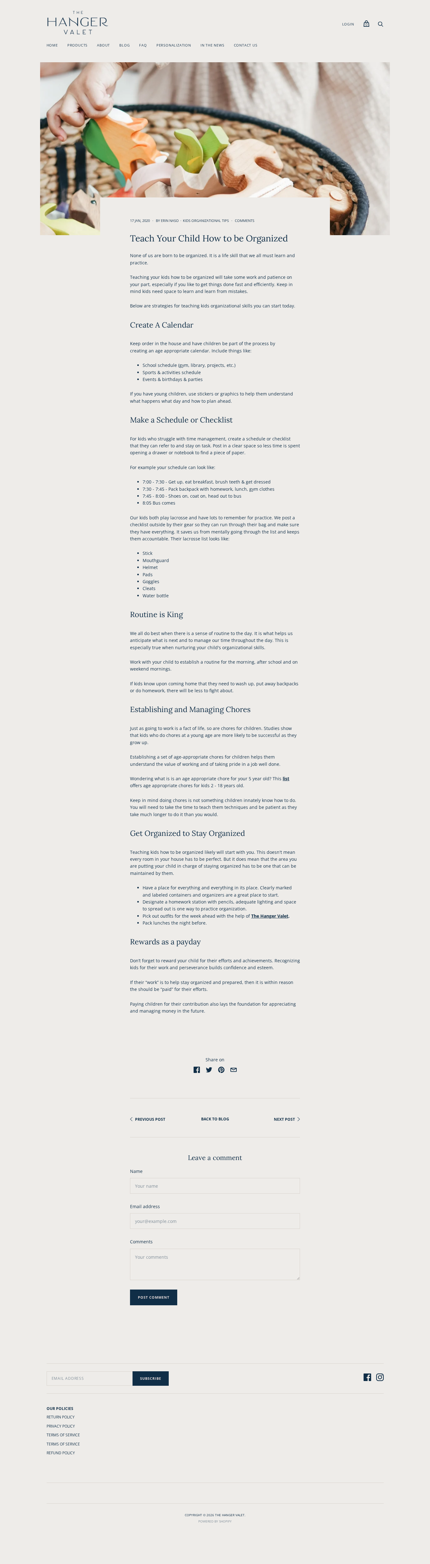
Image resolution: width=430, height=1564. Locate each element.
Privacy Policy (61, 1426)
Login (348, 24)
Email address (145, 1206)
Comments (244, 220)
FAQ (143, 45)
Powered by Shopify (215, 1521)
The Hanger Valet (269, 916)
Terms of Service (63, 1435)
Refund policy (61, 1453)
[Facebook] (367, 1378)
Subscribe (150, 1378)
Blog (124, 45)
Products (77, 45)
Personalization (173, 45)
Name (136, 1171)
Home (52, 45)
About (103, 45)
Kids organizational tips (206, 220)
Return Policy (61, 1417)
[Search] (380, 26)
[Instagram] (380, 1378)
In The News (212, 45)
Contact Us (245, 45)
